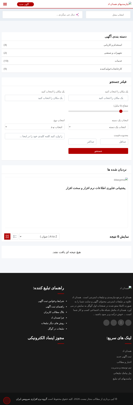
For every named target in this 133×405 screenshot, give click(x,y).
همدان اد (126, 350)
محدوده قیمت (121, 135)
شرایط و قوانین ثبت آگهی (51, 301)
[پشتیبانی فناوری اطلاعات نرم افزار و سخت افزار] (121, 179)
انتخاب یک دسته (120, 120)
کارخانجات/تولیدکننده (63, 68)
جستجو (98, 151)
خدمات (63, 60)
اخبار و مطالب (124, 362)
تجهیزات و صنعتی (63, 52)
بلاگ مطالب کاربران (54, 312)
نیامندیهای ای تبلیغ (122, 378)
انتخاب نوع (59, 120)
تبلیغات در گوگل (56, 328)
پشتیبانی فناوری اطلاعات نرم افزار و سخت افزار (95, 188)
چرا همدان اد (57, 317)
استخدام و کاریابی (63, 44)
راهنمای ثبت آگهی (55, 306)
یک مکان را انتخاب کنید (116, 91)
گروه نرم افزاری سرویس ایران (31, 398)
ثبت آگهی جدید (123, 356)
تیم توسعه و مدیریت (121, 367)
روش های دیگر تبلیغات (52, 323)
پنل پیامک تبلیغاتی (122, 373)
